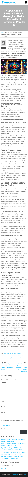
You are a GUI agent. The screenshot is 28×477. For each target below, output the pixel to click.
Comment (4, 382)
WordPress (15, 474)
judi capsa (11, 358)
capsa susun (20, 355)
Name (3, 401)
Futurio (24, 474)
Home (2, 32)
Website (3, 412)
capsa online (14, 355)
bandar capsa (13, 353)
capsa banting (20, 353)
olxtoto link (4, 468)
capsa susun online (5, 357)
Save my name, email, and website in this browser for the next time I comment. (12, 421)
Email (3, 407)
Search (3, 429)
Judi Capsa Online (10, 351)
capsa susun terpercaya (15, 357)
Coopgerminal (8, 1)
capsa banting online (5, 355)
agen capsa (6, 353)
